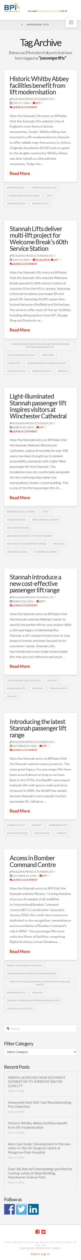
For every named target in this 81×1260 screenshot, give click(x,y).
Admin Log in (40, 1254)
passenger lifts (16, 203)
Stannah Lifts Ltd (17, 833)
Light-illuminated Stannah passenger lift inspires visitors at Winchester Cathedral (38, 406)
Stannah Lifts (40, 203)
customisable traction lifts (24, 680)
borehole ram (16, 187)
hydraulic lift (16, 825)
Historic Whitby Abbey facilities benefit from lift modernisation (39, 85)
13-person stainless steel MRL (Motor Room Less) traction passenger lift (40, 345)
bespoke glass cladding (21, 511)
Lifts (49, 195)
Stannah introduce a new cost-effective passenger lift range (35, 583)
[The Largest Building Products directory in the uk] (40, 8)
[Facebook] (38, 1231)
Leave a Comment (25, 107)
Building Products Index (40, 1248)
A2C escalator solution (21, 355)
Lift (37, 103)
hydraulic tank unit (44, 187)
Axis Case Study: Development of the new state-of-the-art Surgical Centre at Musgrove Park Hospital (39, 1148)
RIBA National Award (45, 519)
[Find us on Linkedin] (33, 1209)
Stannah (63, 371)
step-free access (17, 551)
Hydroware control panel (23, 195)
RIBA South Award (18, 527)
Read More (20, 173)
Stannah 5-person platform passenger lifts (33, 1000)
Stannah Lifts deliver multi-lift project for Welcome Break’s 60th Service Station (39, 238)
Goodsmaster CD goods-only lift (46, 363)
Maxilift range (16, 371)
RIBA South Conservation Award (26, 543)
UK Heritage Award (45, 551)
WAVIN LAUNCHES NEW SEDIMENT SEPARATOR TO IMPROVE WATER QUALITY (37, 1081)
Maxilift (53, 680)
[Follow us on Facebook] (9, 1209)
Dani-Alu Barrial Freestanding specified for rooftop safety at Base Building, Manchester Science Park (40, 1173)
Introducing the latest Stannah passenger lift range (38, 728)
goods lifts (13, 363)
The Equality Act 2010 (20, 1008)
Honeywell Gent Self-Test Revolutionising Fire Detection (39, 1104)
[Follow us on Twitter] (21, 1209)
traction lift (42, 833)
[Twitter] (43, 1231)
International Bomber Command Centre (32, 973)
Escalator (42, 259)
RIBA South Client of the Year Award (29, 535)
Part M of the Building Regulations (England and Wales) (39, 983)
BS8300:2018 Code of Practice (24, 965)
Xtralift (12, 696)
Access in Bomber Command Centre (33, 861)
